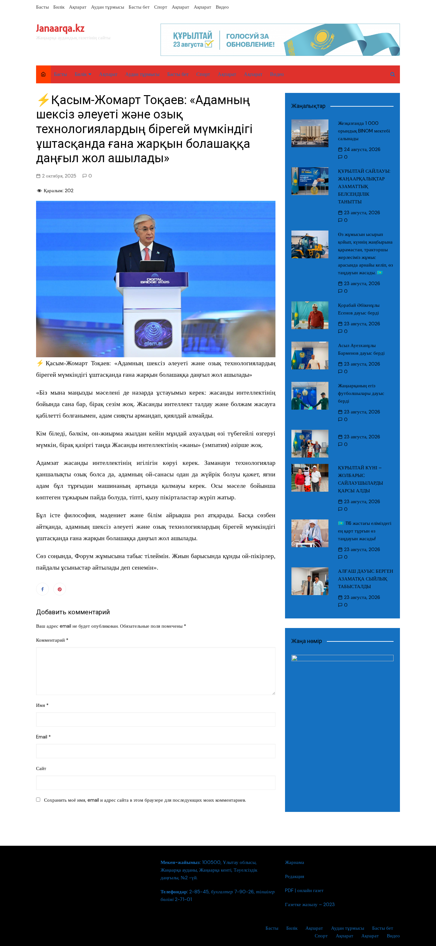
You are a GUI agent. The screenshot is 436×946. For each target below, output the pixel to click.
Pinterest (59, 589)
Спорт (160, 7)
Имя (42, 705)
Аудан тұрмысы (107, 7)
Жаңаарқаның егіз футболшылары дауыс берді (361, 393)
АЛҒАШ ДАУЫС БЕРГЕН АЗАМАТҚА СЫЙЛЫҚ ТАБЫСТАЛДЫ (365, 579)
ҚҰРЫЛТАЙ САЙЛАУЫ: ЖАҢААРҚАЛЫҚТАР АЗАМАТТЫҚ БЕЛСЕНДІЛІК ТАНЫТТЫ (364, 186)
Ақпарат (77, 7)
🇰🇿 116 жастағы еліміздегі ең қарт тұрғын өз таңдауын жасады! (364, 531)
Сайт (41, 768)
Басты (42, 7)
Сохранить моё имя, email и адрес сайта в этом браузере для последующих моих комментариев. (145, 800)
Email (43, 737)
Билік (58, 7)
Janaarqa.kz (60, 28)
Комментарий (52, 640)
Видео (222, 7)
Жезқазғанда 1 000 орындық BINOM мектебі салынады (364, 131)
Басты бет (139, 7)
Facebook (42, 589)
